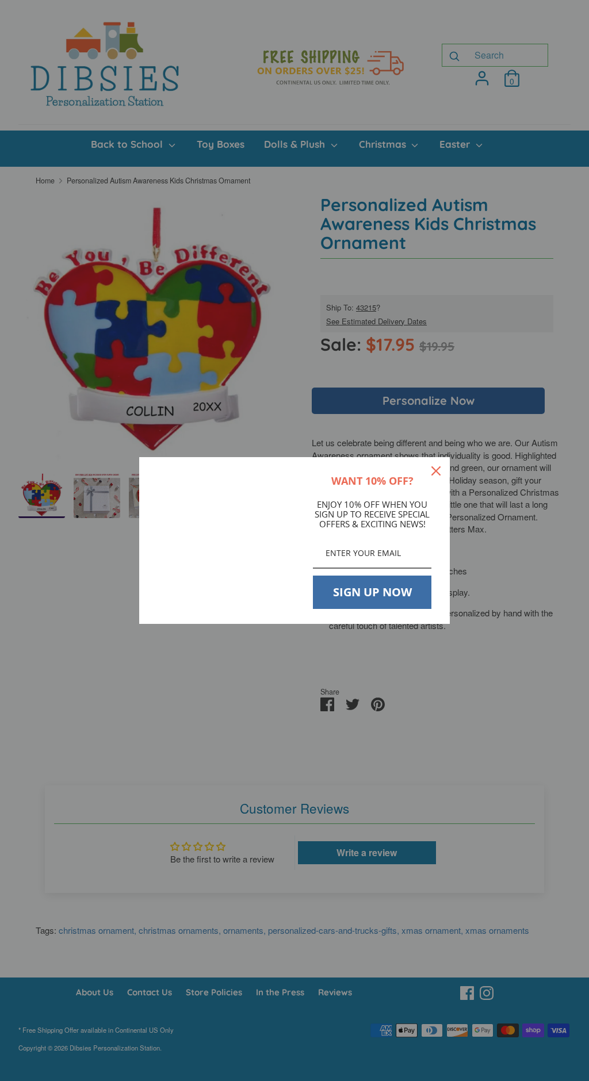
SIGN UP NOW (372, 592)
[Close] (436, 471)
